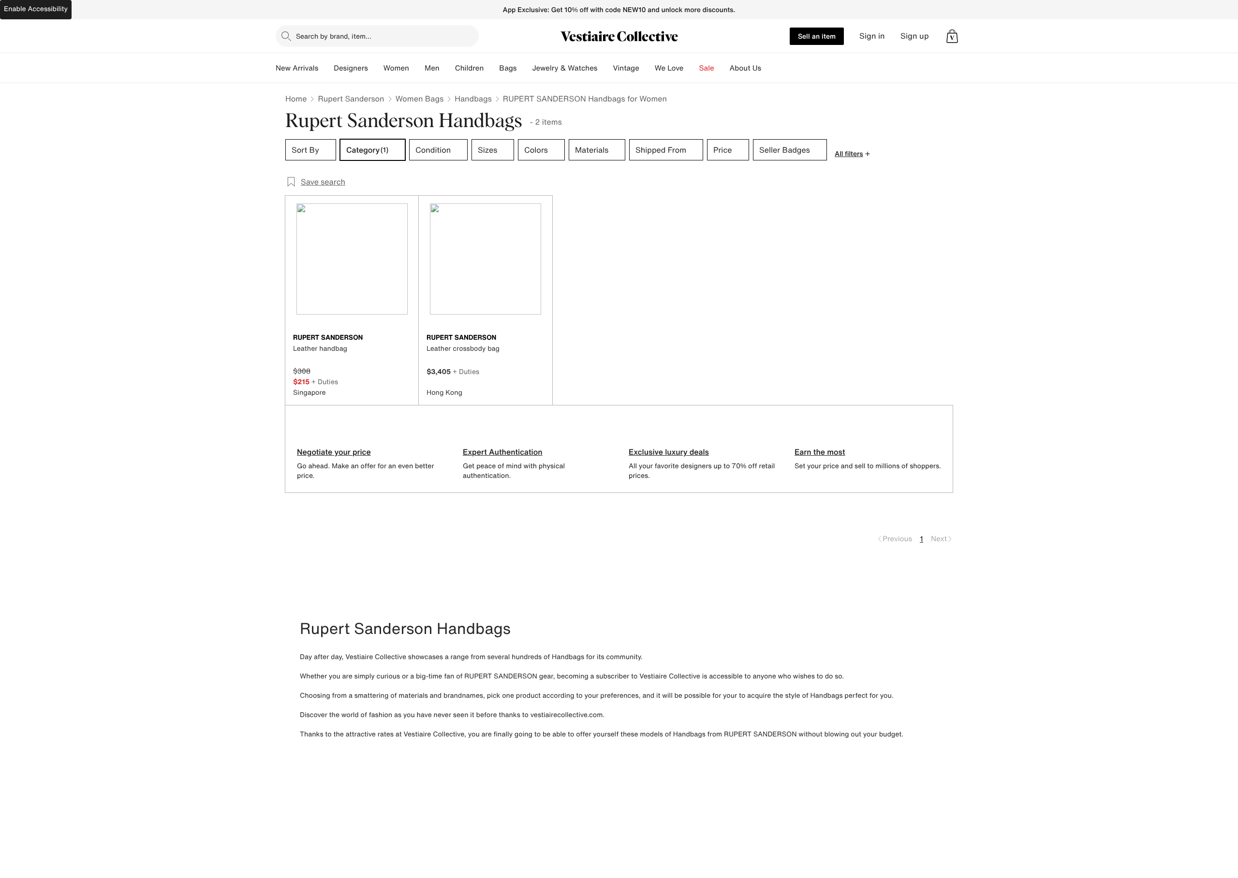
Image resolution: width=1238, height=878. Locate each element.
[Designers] (376, 68)
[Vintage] (647, 68)
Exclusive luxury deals (669, 452)
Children (469, 68)
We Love (669, 68)
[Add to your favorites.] (405, 338)
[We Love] (691, 68)
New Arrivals (297, 68)
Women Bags (420, 98)
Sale (706, 68)
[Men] (447, 68)
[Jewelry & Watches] (605, 68)
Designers (351, 68)
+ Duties (324, 381)
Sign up (914, 36)
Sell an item (817, 36)
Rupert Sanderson (351, 98)
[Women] (417, 68)
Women (396, 68)
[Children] (491, 68)
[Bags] (524, 68)
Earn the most (820, 452)
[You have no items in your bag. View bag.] (952, 36)
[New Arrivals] (326, 68)
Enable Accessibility (36, 9)
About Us (745, 68)
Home (296, 98)
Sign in (872, 36)
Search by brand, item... (333, 36)
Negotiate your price (334, 452)
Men (432, 68)
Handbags (473, 98)
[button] (952, 36)
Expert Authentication (503, 452)
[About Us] (769, 68)
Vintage (626, 68)
